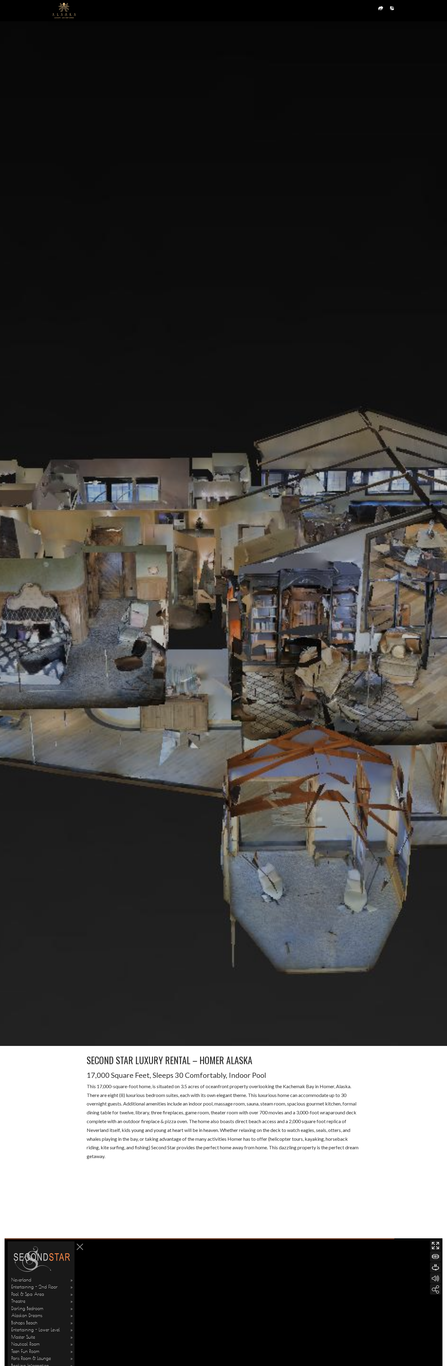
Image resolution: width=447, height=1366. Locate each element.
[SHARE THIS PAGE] (381, 10)
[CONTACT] (392, 10)
